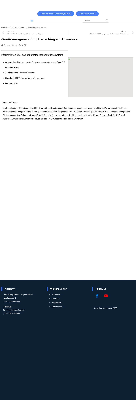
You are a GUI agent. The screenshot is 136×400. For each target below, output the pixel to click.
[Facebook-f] (97, 296)
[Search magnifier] (107, 20)
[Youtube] (106, 296)
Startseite (4, 27)
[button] (32, 21)
